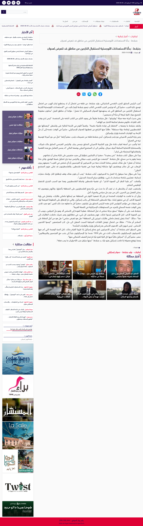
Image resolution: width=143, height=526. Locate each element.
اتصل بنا (65, 21)
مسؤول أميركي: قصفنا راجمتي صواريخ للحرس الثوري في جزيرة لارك (91, 25)
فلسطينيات (114, 21)
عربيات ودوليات (99, 21)
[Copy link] (78, 94)
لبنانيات (127, 21)
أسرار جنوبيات (28, 326)
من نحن (75, 21)
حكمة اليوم (28, 336)
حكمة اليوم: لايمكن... (26, 339)
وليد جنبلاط (127, 252)
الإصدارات (85, 21)
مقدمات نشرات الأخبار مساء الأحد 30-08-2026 (49, 25)
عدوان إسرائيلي (113, 252)
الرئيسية (137, 21)
